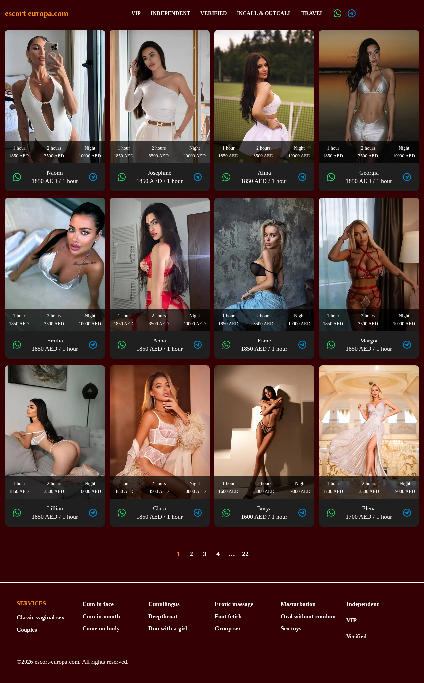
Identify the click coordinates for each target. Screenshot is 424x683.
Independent (170, 13)
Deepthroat (162, 616)
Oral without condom (308, 616)
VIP (136, 13)
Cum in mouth (101, 616)
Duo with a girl (167, 628)
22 (245, 553)
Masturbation (298, 604)
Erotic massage (234, 604)
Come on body (101, 628)
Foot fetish (228, 616)
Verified (213, 13)
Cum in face (98, 604)
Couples (27, 629)
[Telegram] (352, 13)
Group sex (228, 628)
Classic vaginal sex (40, 617)
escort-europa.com (36, 13)
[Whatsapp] (338, 13)
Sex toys (291, 628)
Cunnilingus (164, 604)
